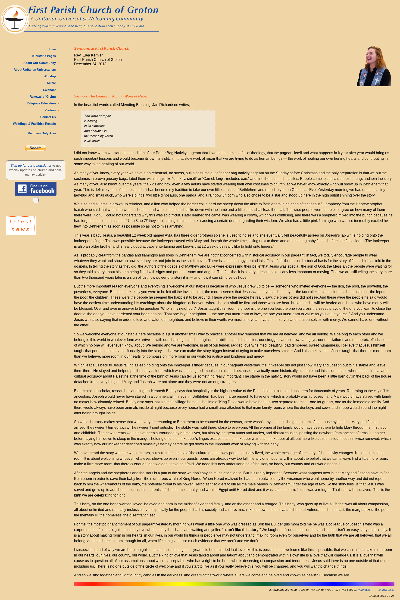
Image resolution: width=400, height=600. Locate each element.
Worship (51, 76)
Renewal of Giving (44, 96)
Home (52, 49)
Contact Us (49, 117)
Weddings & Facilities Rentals (35, 123)
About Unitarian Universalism (36, 69)
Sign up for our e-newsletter (31, 165)
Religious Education (42, 103)
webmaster (365, 589)
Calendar (50, 90)
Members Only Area (43, 133)
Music (52, 83)
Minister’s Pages (45, 56)
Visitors (51, 110)
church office (386, 589)
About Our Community (40, 63)
